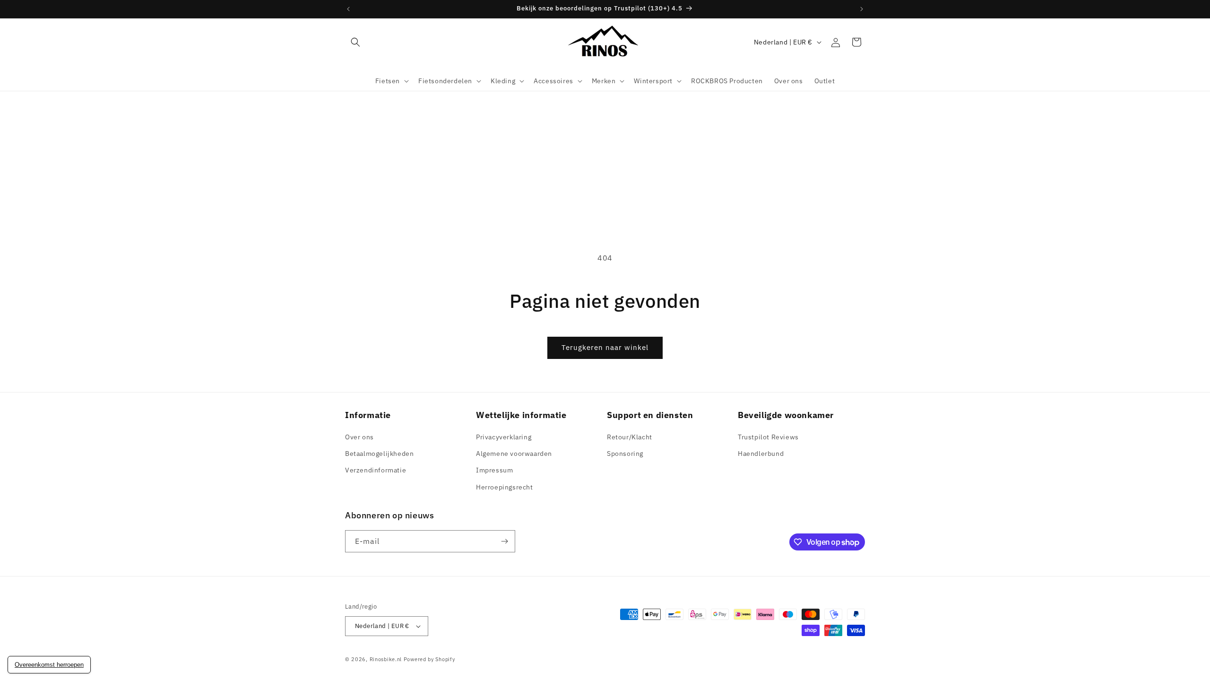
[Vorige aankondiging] (348, 9)
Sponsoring (625, 453)
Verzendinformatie (375, 470)
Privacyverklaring (503, 437)
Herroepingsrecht (504, 487)
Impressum (494, 470)
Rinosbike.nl (386, 659)
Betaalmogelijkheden (379, 453)
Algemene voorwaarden (514, 453)
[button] (355, 42)
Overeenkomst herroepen (49, 664)
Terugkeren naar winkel (605, 347)
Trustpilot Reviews (768, 437)
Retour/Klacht (629, 437)
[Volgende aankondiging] (861, 9)
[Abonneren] (504, 541)
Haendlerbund (761, 453)
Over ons (359, 437)
